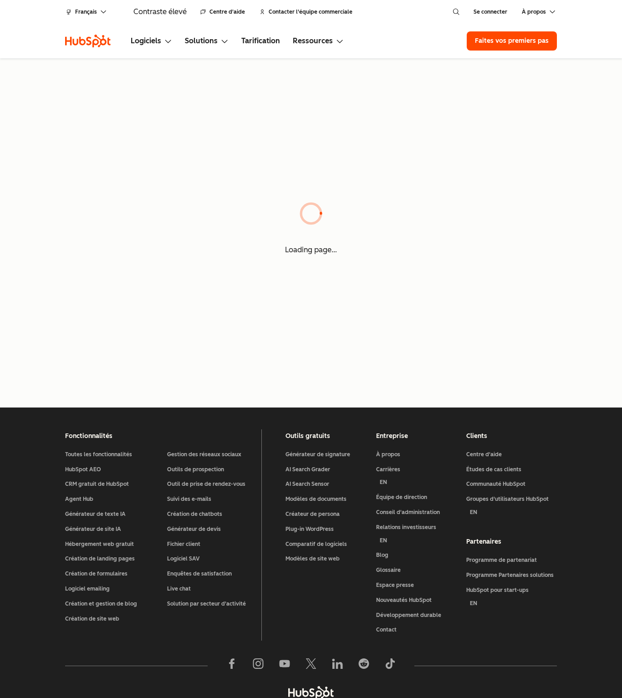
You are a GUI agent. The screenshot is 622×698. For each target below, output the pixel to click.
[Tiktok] (390, 665)
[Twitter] (311, 665)
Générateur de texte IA (95, 514)
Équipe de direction (401, 497)
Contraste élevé (160, 11)
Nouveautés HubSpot (404, 600)
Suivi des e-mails (189, 499)
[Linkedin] (337, 665)
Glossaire (388, 570)
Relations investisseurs (406, 534)
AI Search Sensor (307, 484)
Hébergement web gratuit (99, 544)
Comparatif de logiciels (316, 544)
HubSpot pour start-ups (497, 596)
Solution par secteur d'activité (206, 604)
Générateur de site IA (93, 529)
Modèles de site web (313, 558)
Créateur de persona (313, 514)
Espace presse (395, 585)
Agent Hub (79, 499)
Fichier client (183, 544)
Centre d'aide (227, 12)
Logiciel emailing (87, 589)
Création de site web (92, 619)
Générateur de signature (318, 454)
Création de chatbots (194, 514)
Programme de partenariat (501, 560)
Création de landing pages (100, 558)
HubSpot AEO (83, 469)
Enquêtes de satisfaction (199, 574)
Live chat (179, 589)
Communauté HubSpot (495, 484)
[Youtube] (285, 665)
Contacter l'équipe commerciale (310, 12)
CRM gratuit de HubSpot (97, 484)
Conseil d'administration (408, 512)
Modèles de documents (316, 499)
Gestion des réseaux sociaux (204, 454)
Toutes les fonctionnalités (98, 454)
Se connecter (490, 12)
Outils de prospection (195, 469)
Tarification (260, 40)
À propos (388, 454)
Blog (382, 555)
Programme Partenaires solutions (510, 575)
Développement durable (408, 615)
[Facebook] (232, 665)
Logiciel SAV (183, 558)
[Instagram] (258, 665)
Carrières (388, 476)
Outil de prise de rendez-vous (206, 484)
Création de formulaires (96, 574)
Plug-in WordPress (310, 529)
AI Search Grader (308, 469)
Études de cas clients (493, 469)
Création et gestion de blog (101, 604)
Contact (386, 630)
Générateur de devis (194, 529)
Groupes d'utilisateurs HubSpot (507, 505)
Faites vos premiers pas (512, 41)
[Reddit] (364, 665)
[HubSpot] (88, 41)
